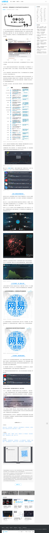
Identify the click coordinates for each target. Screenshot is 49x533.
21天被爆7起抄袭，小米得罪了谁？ (7, 519)
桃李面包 (45, 12)
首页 (11, 1)
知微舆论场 (15, 527)
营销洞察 (38, 18)
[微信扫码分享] (26, 532)
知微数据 (4, 9)
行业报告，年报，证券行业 (38, 19)
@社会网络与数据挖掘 (27, 529)
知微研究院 (41, 15)
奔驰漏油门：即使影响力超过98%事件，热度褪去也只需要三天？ (7, 507)
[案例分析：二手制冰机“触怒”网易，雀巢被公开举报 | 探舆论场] (29, 502)
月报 (41, 12)
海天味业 (41, 14)
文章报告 (13, 1)
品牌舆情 (38, 11)
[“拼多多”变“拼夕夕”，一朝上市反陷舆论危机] (29, 514)
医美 (45, 8)
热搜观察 (45, 14)
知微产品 (18, 1)
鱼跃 (41, 21)
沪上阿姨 (38, 14)
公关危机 (17, 9)
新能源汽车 (38, 12)
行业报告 (45, 18)
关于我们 (22, 1)
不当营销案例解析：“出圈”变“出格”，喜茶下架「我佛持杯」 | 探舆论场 (18, 519)
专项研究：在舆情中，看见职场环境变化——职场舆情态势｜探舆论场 (41, 43)
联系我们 (7, 527)
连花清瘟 (38, 21)
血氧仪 (41, 18)
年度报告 (45, 11)
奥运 (15, 435)
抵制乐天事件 (14, 428)
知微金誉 (45, 15)
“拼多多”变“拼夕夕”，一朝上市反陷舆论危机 (29, 519)
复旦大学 (41, 11)
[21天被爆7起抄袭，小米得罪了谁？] (7, 514)
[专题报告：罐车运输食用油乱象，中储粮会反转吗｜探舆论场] (18, 502)
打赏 (21, 531)
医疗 (41, 8)
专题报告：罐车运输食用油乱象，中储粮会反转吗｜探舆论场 (18, 507)
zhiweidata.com (40, 529)
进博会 (45, 19)
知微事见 (9, 168)
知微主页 (3, 527)
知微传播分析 (25, 527)
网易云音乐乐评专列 (9, 428)
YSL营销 (19, 428)
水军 (17, 435)
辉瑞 (41, 19)
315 (37, 8)
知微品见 (20, 527)
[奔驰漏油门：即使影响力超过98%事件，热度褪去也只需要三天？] (7, 502)
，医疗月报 (45, 21)
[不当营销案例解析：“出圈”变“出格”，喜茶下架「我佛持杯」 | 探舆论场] (18, 514)
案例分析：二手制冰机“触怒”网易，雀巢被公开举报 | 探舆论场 (28, 507)
